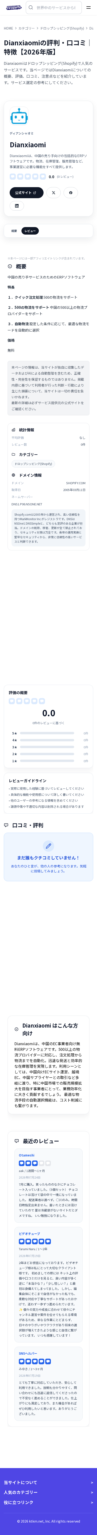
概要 (14, 231)
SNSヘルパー (28, 1353)
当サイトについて (20, 1482)
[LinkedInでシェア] (17, 206)
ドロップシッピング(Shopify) (33, 464)
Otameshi (26, 1155)
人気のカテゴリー (21, 1492)
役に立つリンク (18, 1502)
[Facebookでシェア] (71, 192)
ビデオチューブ (29, 1233)
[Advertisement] (48, 617)
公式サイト (23, 192)
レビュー (30, 231)
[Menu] (88, 7)
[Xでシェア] (53, 192)
